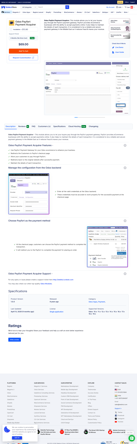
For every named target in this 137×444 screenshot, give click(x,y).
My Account (110, 7)
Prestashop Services (41, 396)
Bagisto (9, 386)
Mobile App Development (69, 389)
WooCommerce (12, 396)
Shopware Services (40, 406)
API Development (66, 409)
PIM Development (67, 406)
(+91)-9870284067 (10, 2)
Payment (101, 302)
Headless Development (68, 393)
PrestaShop (11, 409)
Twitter (120, 412)
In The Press (92, 399)
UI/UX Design (65, 423)
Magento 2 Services (40, 386)
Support (132, 2)
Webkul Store (10, 7)
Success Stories (93, 393)
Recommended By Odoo (116, 35)
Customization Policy (94, 423)
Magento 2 (10, 389)
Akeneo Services (39, 409)
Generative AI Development (70, 413)
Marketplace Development (69, 386)
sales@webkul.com (121, 404)
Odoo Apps (93, 302)
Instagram (121, 418)
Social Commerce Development (71, 403)
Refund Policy (92, 419)
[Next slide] (128, 88)
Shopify (9, 403)
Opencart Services (40, 399)
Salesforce (10, 399)
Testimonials (92, 389)
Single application (56, 312)
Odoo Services (39, 389)
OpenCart (10, 413)
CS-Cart (10, 416)
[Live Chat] (131, 438)
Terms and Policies (94, 416)
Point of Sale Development (69, 399)
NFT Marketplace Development (71, 416)
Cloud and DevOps (67, 419)
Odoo (9, 393)
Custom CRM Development (70, 396)
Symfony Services (40, 416)
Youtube (120, 421)
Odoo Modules (46, 284)
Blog (89, 403)
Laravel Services (39, 413)
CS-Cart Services (39, 419)
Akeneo (9, 406)
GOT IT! (17, 438)
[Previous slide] (47, 88)
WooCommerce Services (42, 403)
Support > (118, 408)
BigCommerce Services (41, 423)
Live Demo (119, 47)
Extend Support (93, 409)
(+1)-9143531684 (25, 2)
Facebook (121, 415)
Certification (92, 396)
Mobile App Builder (13, 423)
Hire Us (120, 2)
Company (91, 386)
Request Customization (22, 58)
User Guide (119, 52)
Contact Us (91, 413)
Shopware (10, 419)
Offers (126, 2)
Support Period (14, 34)
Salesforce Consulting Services (44, 393)
